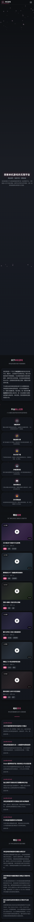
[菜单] (31, 2)
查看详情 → (6, 734)
